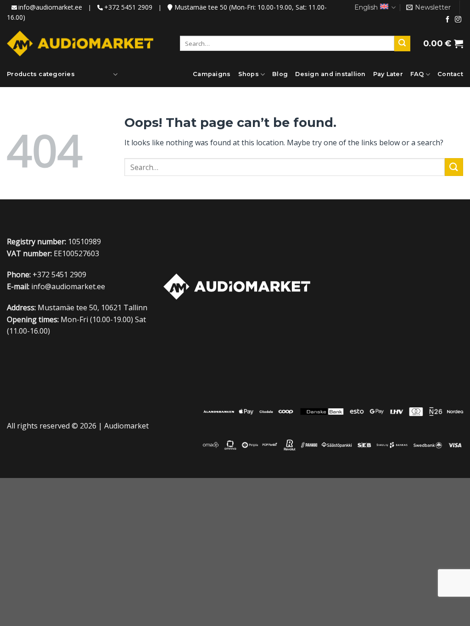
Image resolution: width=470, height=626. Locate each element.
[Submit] (402, 43)
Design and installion (330, 74)
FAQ (417, 74)
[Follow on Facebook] (447, 19)
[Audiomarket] (80, 43)
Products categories (41, 74)
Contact (450, 74)
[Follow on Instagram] (458, 19)
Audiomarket (126, 426)
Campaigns (211, 74)
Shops (248, 74)
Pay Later (388, 74)
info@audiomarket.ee (50, 7)
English (366, 7)
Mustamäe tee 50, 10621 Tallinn (92, 307)
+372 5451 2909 (128, 7)
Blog (280, 74)
